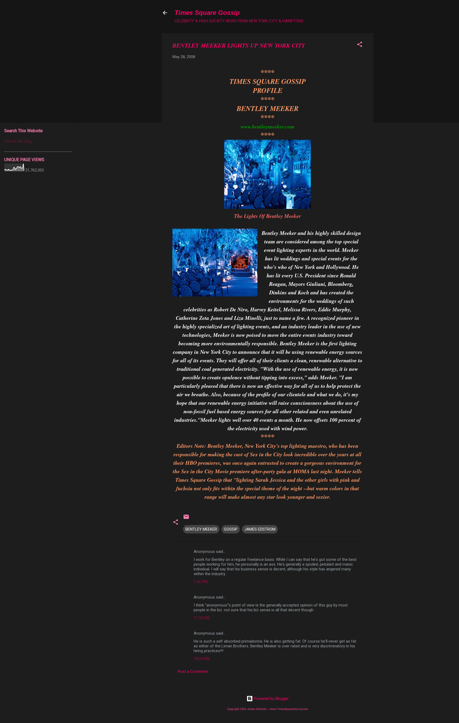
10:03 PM (202, 658)
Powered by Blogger (271, 698)
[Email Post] (186, 518)
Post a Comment (193, 671)
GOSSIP (230, 529)
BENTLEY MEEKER (201, 529)
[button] (359, 45)
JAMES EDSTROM (259, 529)
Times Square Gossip (207, 12)
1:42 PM (200, 581)
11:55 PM (202, 618)
